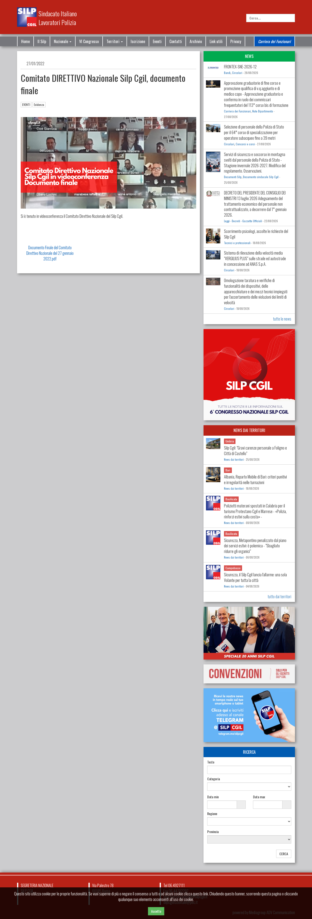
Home (25, 41)
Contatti (175, 41)
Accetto (156, 911)
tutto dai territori (279, 596)
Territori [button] (113, 41)
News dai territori (234, 459)
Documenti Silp (233, 177)
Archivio (196, 41)
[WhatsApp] (284, 6)
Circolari (237, 73)
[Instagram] (276, 6)
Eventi (157, 41)
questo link (200, 894)
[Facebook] (268, 6)
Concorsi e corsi (245, 144)
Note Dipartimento (262, 111)
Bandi (227, 73)
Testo (210, 762)
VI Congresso (89, 41)
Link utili (216, 41)
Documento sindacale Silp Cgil (261, 177)
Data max (259, 796)
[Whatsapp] (283, 887)
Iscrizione (138, 41)
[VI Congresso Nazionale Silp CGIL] (249, 374)
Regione (212, 813)
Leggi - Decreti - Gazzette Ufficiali (243, 221)
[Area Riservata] (292, 6)
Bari (227, 470)
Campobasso (233, 568)
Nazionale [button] (61, 41)
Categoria (213, 778)
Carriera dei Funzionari (274, 41)
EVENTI (26, 104)
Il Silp (42, 41)
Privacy (235, 41)
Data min (213, 796)
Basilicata (231, 499)
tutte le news (282, 319)
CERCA (283, 853)
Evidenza (39, 104)
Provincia (213, 831)
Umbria (229, 441)
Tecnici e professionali (237, 243)
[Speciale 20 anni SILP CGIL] (249, 633)
